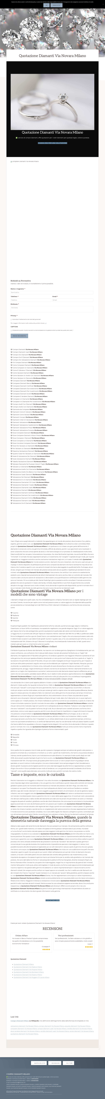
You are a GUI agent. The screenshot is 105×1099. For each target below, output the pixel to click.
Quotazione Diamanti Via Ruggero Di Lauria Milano (31, 977)
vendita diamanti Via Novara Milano (79, 1029)
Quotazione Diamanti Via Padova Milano (28, 967)
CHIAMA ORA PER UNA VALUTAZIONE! (52, 143)
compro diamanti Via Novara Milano (51, 1026)
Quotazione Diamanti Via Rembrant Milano (29, 972)
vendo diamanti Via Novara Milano (82, 1031)
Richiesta (15, 304)
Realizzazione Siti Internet (12, 1092)
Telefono (14, 296)
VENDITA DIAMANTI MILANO (27, 1084)
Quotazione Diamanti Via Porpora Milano (28, 969)
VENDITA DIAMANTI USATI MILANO (40, 1086)
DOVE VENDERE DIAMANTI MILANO (37, 1088)
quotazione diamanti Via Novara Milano (24, 1034)
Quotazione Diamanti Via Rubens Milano (28, 975)
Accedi (41, 1091)
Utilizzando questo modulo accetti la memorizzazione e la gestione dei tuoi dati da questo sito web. (42, 330)
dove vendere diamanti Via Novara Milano (25, 1031)
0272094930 (34, 1080)
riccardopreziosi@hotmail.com (17, 1082)
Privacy (14, 316)
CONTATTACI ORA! (53, 900)
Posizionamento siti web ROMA (28, 1092)
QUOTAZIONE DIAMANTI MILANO (19, 1088)
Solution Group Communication (44, 1092)
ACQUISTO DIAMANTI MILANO (23, 1086)
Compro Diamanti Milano (20, 1021)
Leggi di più (56, 5)
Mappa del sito (35, 1091)
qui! (46, 323)
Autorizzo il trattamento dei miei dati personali (26, 319)
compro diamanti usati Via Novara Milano (52, 1029)
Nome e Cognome (18, 289)
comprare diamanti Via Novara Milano (24, 1029)
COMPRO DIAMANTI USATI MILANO (43, 1084)
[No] (103, 4)
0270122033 (34, 1078)
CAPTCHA (14, 327)
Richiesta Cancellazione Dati (24, 1091)
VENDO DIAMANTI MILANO (13, 1084)
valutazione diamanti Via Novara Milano (24, 1026)
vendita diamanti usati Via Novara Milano (54, 1031)
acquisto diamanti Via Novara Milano (77, 1026)
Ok (46, 5)
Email (55, 296)
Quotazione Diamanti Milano (24, 964)
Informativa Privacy (11, 1091)
